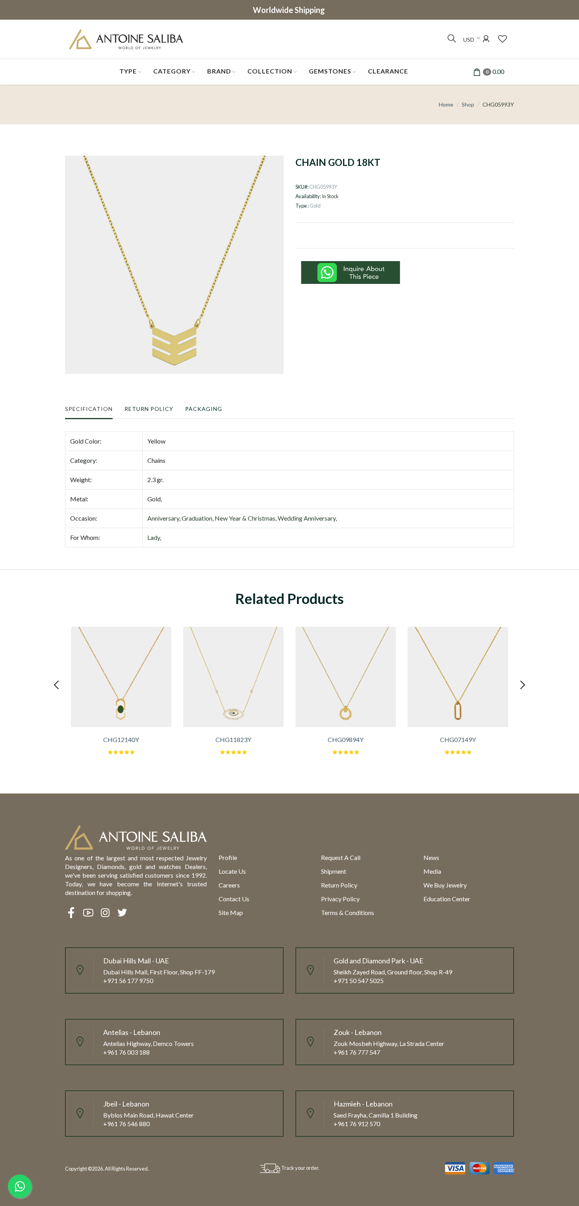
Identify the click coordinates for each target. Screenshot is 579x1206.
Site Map (231, 912)
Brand (219, 71)
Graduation (197, 518)
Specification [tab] (89, 408)
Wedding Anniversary (307, 518)
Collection (269, 71)
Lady (153, 537)
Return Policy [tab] (148, 408)
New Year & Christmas (245, 518)
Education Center (446, 898)
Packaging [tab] (203, 408)
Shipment (333, 871)
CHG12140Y (121, 739)
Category (172, 71)
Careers (229, 885)
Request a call (340, 857)
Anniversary (163, 518)
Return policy (339, 885)
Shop (468, 104)
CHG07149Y (458, 739)
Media (432, 871)
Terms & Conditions (347, 912)
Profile (228, 857)
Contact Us (234, 898)
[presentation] (57, 684)
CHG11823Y (233, 739)
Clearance (388, 71)
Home (446, 104)
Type (128, 71)
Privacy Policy (340, 898)
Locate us (232, 871)
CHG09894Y (346, 739)
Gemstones (330, 71)
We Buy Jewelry (445, 885)
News (431, 857)
